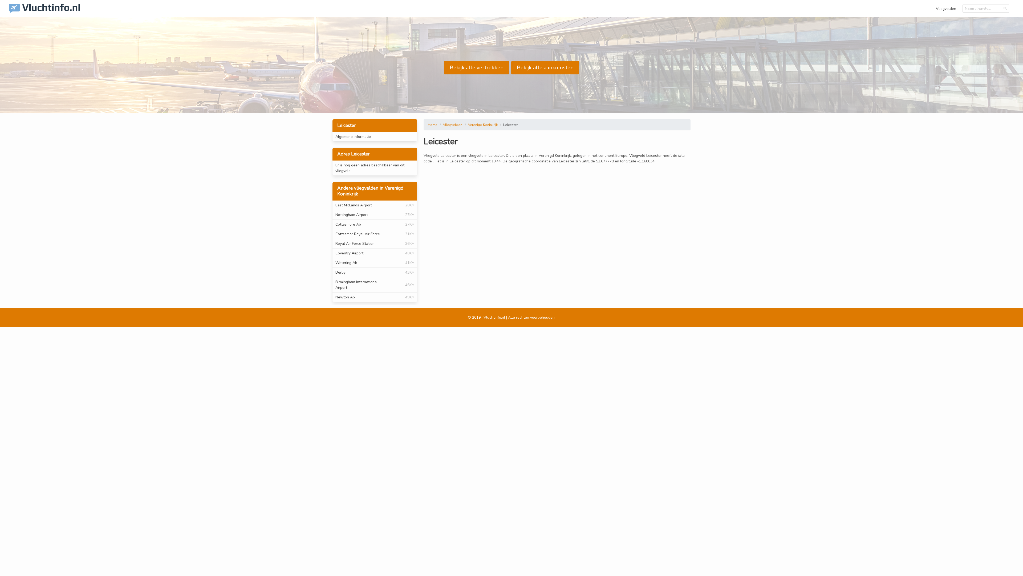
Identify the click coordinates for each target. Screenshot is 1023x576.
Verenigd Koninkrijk (483, 125)
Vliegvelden (946, 8)
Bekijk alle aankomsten (545, 67)
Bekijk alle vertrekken (477, 67)
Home (432, 125)
